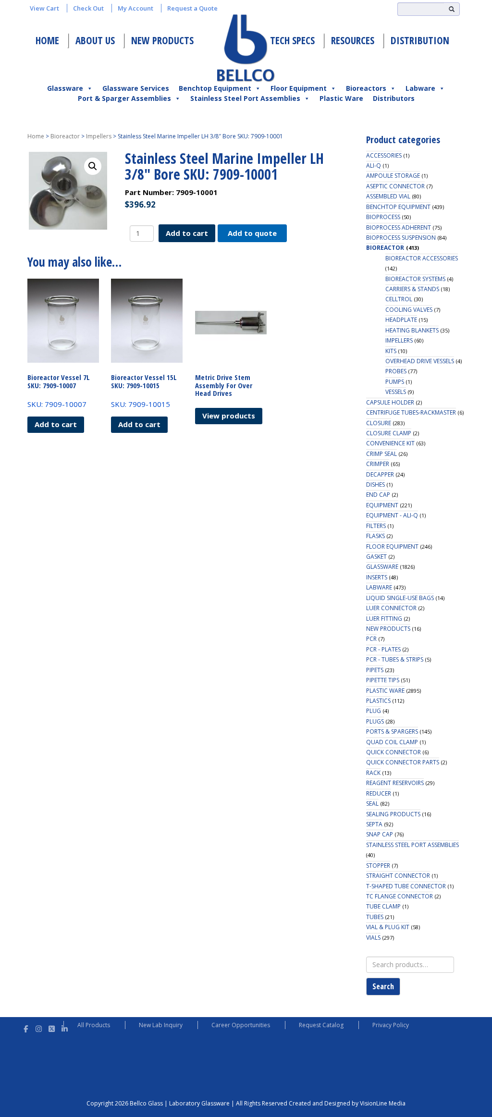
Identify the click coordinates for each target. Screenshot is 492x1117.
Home (47, 40)
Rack (373, 773)
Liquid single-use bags (400, 598)
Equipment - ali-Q (392, 515)
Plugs (375, 721)
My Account (135, 8)
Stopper (378, 865)
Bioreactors (366, 88)
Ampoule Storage (393, 176)
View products (228, 415)
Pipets (374, 670)
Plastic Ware (341, 98)
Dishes (375, 484)
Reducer (378, 793)
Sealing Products (393, 814)
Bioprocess (383, 217)
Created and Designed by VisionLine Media (347, 1103)
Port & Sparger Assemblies (124, 98)
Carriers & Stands (412, 289)
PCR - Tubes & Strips (394, 659)
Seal (372, 803)
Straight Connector (398, 876)
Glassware (65, 88)
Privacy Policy (390, 1025)
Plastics (378, 701)
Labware (420, 88)
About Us (95, 40)
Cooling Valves (408, 310)
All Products (93, 1025)
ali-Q (373, 165)
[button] (92, 166)
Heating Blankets (412, 330)
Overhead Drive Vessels (419, 361)
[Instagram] (38, 1027)
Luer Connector (391, 608)
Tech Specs (292, 40)
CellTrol (398, 299)
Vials (373, 937)
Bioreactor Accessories (421, 258)
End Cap (378, 495)
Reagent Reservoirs (395, 783)
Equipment (382, 505)
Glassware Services (135, 88)
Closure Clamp (388, 433)
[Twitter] (51, 1027)
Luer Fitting (384, 618)
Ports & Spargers (392, 731)
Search (383, 986)
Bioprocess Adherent (398, 227)
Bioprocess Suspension (401, 237)
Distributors (394, 98)
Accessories (384, 155)
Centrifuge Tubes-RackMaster (411, 412)
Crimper (377, 464)
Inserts (376, 577)
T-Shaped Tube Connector (406, 886)
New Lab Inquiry (161, 1025)
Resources (352, 40)
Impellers (98, 136)
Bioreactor (65, 136)
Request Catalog (321, 1025)
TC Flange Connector (399, 896)
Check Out (88, 8)
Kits (390, 351)
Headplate (401, 320)
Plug (373, 711)
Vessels (395, 392)
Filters (376, 526)
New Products (162, 40)
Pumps (394, 382)
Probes (395, 371)
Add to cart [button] (56, 424)
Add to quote (252, 233)
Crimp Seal (381, 454)
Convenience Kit (390, 443)
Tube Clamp (383, 906)
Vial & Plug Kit (387, 927)
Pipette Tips (382, 680)
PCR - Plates (383, 649)
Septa (374, 824)
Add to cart (187, 233)
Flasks (375, 536)
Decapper (380, 474)
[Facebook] (25, 1027)
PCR (371, 639)
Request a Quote (192, 8)
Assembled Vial (388, 196)
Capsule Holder (390, 402)
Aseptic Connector (395, 186)
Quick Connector (393, 752)
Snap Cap (379, 834)
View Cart (44, 8)
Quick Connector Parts (402, 762)
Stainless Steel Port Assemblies (245, 98)
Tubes (374, 917)
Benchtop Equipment (215, 88)
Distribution (420, 40)
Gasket (376, 556)
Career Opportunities (240, 1025)
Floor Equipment (299, 88)
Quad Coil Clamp (392, 742)
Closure (378, 423)
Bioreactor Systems (415, 279)
